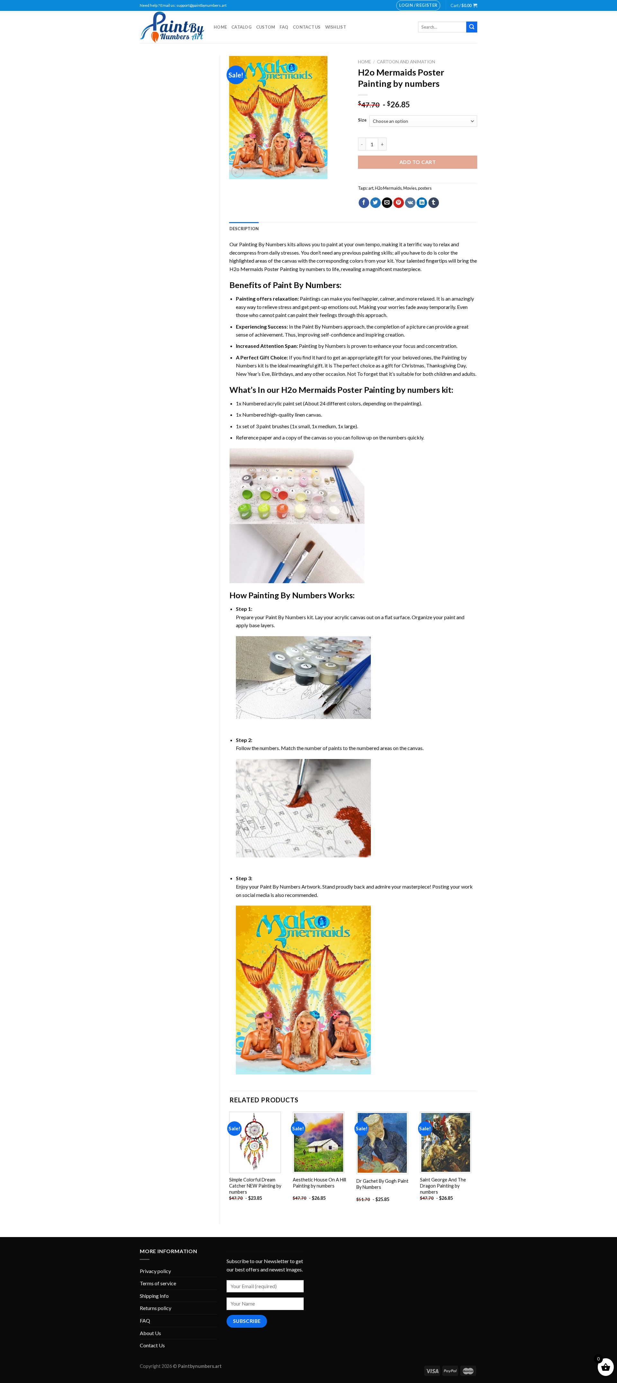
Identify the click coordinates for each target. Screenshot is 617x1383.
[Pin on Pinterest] (398, 202)
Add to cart (417, 162)
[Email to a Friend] (387, 202)
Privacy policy (155, 1271)
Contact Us (307, 27)
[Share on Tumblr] (433, 202)
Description (244, 228)
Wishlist (335, 27)
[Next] (477, 1162)
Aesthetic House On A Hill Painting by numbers (319, 1183)
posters (425, 188)
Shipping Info (154, 1296)
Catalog (241, 27)
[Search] (471, 27)
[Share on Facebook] (364, 202)
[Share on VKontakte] (410, 202)
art (370, 188)
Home (220, 27)
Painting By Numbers (262, 244)
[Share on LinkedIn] (421, 202)
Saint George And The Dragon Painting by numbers (443, 1185)
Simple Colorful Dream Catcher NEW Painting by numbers (255, 1185)
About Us (150, 1333)
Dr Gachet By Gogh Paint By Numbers (382, 1184)
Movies (409, 188)
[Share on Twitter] (375, 202)
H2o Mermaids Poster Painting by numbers (277, 269)
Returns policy (155, 1308)
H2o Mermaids (388, 188)
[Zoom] (237, 171)
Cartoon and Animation (406, 61)
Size (362, 120)
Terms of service (158, 1283)
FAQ (284, 27)
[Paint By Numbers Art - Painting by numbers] (172, 27)
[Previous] (230, 1162)
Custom (265, 27)
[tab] (244, 228)
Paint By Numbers (306, 285)
